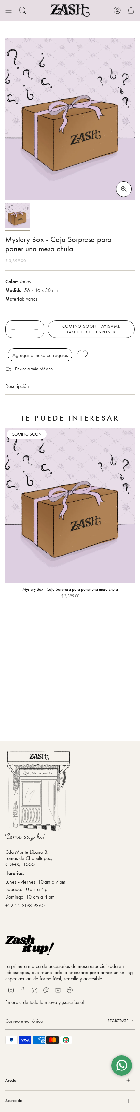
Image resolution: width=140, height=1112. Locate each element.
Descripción (17, 386)
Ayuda (10, 1080)
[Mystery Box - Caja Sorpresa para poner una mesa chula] (70, 505)
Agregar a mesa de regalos (40, 355)
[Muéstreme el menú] (8, 10)
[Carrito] (131, 10)
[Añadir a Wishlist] (104, 354)
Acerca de (13, 1100)
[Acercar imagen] (124, 189)
